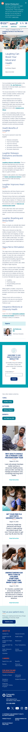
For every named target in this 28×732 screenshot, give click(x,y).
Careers (5, 658)
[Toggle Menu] (26, 23)
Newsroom (18, 640)
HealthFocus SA (15, 30)
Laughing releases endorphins (11, 162)
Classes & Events (19, 634)
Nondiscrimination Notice (20, 719)
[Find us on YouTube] (17, 708)
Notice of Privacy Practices (7, 724)
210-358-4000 (10, 703)
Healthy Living (8, 401)
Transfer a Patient (7, 675)
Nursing (4, 664)
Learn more (15, 17)
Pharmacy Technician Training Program (7, 685)
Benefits (17, 661)
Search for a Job (7, 661)
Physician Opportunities (18, 664)
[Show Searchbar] (23, 23)
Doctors (5, 26)
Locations (22, 26)
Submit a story (9, 621)
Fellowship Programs (18, 675)
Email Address (9, 371)
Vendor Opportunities (18, 649)
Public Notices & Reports (6, 649)
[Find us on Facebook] (8, 708)
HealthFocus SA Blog (6, 637)
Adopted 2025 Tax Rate (7, 645)
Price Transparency (20, 645)
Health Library (19, 636)
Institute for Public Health (7, 641)
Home (7, 30)
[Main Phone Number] (21, 23)
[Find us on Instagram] (22, 708)
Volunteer (5, 653)
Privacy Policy (6, 718)
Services (14, 26)
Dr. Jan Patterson (16, 85)
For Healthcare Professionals (9, 671)
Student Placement (20, 679)
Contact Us (5, 634)
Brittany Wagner (8, 410)
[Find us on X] (12, 708)
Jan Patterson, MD (17, 330)
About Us (6, 631)
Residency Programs (5, 680)
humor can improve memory (13, 177)
